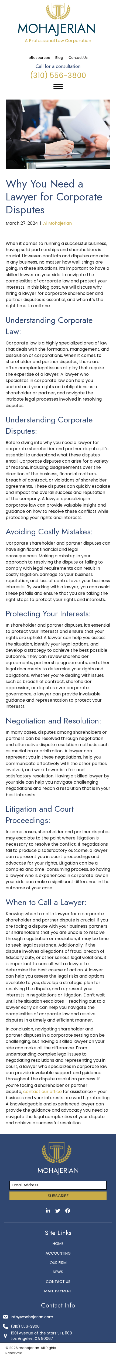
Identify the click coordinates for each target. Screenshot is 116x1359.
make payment (58, 1291)
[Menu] (58, 86)
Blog (59, 57)
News (58, 1272)
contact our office (42, 1091)
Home (58, 1243)
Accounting (58, 1253)
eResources (39, 57)
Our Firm (58, 1262)
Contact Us (78, 57)
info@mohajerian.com (32, 1317)
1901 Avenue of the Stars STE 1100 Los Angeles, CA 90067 (41, 1335)
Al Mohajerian (57, 223)
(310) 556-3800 (58, 75)
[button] (58, 1195)
